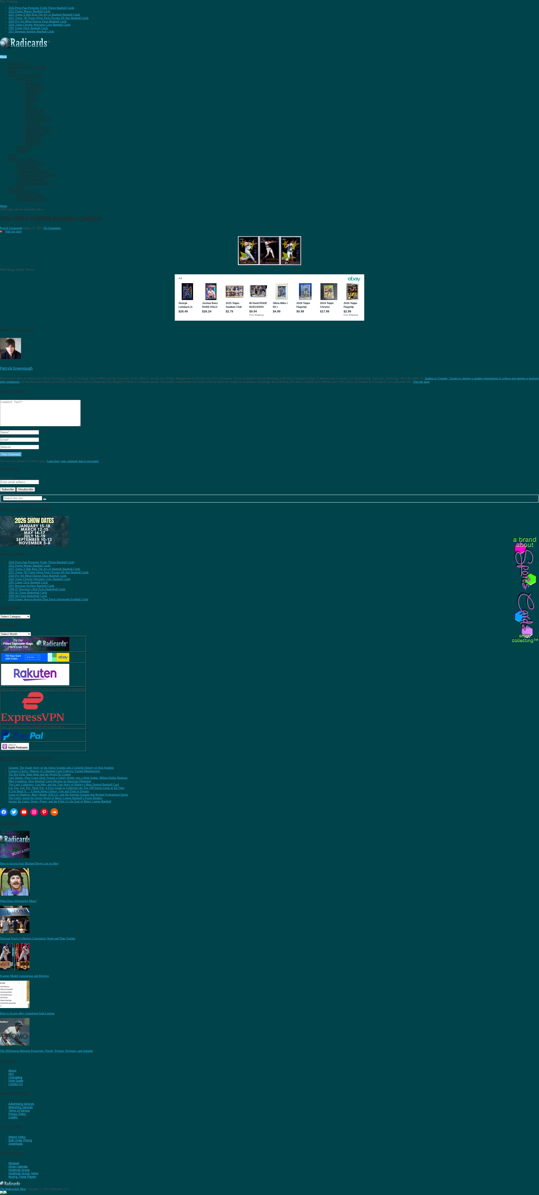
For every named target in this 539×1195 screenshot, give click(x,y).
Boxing (31, 99)
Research (33, 143)
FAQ (11, 1074)
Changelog (15, 1077)
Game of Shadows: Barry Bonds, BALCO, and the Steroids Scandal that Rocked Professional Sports (68, 794)
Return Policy (17, 1137)
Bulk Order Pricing (20, 1140)
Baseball (33, 83)
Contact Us (15, 1084)
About (12, 1070)
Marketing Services (20, 1107)
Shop (21, 157)
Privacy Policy (17, 1114)
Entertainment (39, 119)
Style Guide (15, 1080)
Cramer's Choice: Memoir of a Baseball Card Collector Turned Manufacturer (54, 771)
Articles (24, 79)
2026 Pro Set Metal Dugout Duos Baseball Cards (37, 21)
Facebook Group (19, 1170)
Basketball (35, 87)
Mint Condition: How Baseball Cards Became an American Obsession (49, 781)
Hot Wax (32, 123)
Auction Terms (30, 195)
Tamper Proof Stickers (36, 175)
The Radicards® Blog (13, 1189)
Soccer (31, 107)
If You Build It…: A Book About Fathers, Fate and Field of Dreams (48, 791)
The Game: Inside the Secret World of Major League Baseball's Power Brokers (55, 798)
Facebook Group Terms (23, 1173)
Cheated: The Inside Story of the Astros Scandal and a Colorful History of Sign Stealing (61, 767)
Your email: (7, 478)
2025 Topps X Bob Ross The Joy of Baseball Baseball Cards (44, 14)
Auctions (23, 189)
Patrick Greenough (11, 228)
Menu (3, 56)
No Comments (52, 228)
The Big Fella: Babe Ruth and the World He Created (39, 774)
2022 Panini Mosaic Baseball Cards (29, 11)
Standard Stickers (33, 171)
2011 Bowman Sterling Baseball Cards (31, 31)
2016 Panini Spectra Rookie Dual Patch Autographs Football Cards (48, 599)
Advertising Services (21, 1104)
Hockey (31, 95)
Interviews (34, 135)
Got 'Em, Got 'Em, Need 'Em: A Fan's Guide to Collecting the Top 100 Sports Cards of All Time (66, 788)
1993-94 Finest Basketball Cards (27, 596)
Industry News (38, 131)
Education (34, 115)
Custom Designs (31, 179)
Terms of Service (19, 1110)
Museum (13, 1163)
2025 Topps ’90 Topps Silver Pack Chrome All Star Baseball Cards (48, 18)
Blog (25, 73)
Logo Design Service (34, 183)
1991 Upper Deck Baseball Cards (28, 28)
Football (33, 91)
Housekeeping (37, 127)
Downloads (15, 1143)
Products (33, 139)
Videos (22, 151)
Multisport (35, 111)
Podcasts (25, 147)
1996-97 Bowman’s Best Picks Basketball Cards (36, 589)
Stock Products (31, 163)
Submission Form (31, 199)
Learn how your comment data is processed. (73, 461)
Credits (12, 1117)
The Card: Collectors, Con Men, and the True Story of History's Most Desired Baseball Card (63, 784)
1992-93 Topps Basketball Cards (27, 592)
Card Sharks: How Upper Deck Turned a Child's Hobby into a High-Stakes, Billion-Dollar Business (67, 777)
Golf (29, 103)
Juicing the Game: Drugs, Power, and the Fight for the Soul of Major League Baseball (59, 801)
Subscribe (27, 65)
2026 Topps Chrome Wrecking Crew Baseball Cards (39, 24)
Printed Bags (28, 167)
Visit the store (421, 381)
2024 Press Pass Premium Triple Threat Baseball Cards (41, 7)
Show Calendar (18, 1166)
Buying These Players (22, 1176)
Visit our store (13, 231)
